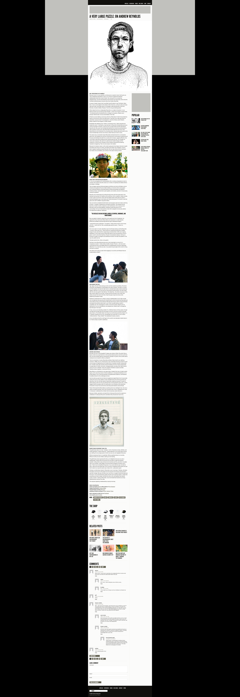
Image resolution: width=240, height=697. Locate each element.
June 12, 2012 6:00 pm (99, 596)
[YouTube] (146, 2)
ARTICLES (126, 3)
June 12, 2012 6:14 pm (99, 604)
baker (105, 497)
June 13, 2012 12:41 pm (104, 616)
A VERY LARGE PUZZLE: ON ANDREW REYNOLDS (115, 16)
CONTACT (149, 3)
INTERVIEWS (131, 3)
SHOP (145, 3)
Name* (91, 673)
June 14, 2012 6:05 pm (104, 627)
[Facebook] (140, 2)
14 (99, 567)
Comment (92, 665)
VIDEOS (136, 3)
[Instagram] (144, 2)
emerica (110, 497)
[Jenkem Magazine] (98, 3)
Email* (91, 677)
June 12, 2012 (92, 19)
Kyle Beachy (100, 19)
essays (115, 497)
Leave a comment (94, 663)
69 (111, 19)
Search (90, 691)
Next (103, 567)
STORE (124, 688)
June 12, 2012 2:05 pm (99, 571)
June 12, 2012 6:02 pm (104, 580)
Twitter (100, 494)
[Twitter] (142, 2)
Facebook (106, 493)
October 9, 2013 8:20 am (110, 638)
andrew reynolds (98, 497)
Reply (96, 575)
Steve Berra (97, 500)
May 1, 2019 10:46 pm (104, 588)
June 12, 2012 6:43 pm (99, 649)
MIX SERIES (141, 3)
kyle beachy (122, 497)
